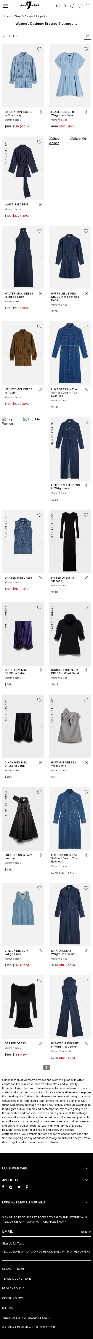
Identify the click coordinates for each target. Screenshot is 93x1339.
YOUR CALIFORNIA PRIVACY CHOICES (26, 1317)
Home (7, 16)
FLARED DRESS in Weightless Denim (63, 113)
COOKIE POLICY (12, 1298)
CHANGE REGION (13, 1269)
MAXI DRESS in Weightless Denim (63, 952)
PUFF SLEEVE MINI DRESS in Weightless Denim (65, 297)
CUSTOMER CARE (15, 1168)
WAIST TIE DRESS (17, 204)
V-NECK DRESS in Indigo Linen (16, 952)
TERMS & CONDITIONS (17, 1278)
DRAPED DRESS (15, 1043)
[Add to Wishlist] (39, 49)
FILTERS (13, 36)
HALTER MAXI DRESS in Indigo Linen (19, 295)
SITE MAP (8, 1308)
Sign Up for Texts (13, 1243)
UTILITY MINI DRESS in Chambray (18, 113)
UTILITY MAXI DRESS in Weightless (65, 486)
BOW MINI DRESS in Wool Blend (64, 764)
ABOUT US (10, 1180)
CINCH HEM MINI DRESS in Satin (16, 671)
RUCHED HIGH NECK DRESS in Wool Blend (65, 671)
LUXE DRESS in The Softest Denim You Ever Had (64, 392)
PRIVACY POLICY (13, 1288)
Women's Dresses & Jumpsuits (30, 16)
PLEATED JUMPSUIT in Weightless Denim (65, 1045)
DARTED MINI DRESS (19, 577)
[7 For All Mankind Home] (30, 6)
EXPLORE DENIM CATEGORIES (23, 1202)
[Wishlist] (80, 6)
